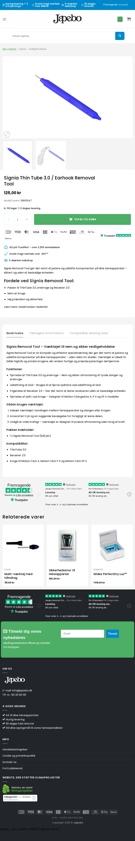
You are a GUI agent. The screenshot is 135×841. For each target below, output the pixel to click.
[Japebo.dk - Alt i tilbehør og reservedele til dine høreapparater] (67, 19)
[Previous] (9, 97)
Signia (22, 49)
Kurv (55, 817)
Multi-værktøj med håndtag (18, 576)
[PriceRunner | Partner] (20, 798)
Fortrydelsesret (12, 768)
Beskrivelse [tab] (14, 333)
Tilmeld (112, 634)
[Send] (119, 36)
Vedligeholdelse (38, 49)
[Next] (126, 97)
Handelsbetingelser (15, 749)
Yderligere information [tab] (46, 333)
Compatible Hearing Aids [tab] (89, 333)
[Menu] (4, 19)
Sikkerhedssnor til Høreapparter (62, 572)
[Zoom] (7, 134)
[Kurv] (129, 19)
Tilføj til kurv (85, 219)
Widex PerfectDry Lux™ (110, 574)
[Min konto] (120, 19)
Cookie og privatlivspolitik (18, 756)
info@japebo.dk (22, 690)
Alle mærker (9, 49)
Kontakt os (9, 762)
